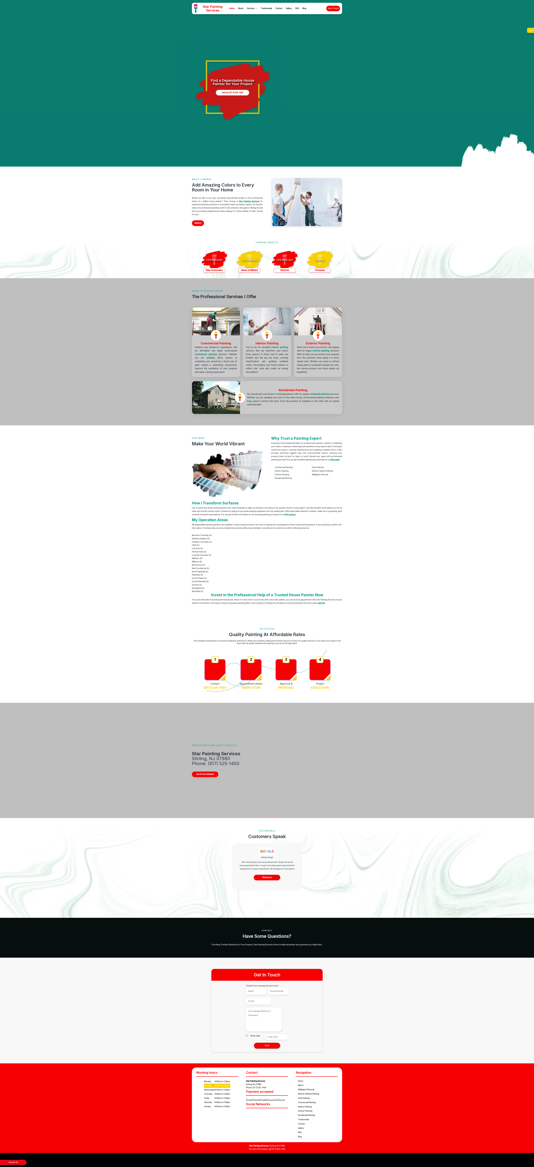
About (240, 8)
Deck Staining (304, 1098)
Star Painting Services (249, 201)
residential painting (320, 394)
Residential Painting (306, 1115)
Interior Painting (305, 1106)
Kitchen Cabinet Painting (308, 1093)
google (257, 1112)
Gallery (289, 8)
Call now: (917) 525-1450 (232, 92)
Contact (278, 8)
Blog (304, 8)
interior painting (280, 347)
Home (232, 8)
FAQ (297, 8)
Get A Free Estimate (205, 774)
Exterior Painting (305, 1110)
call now (321, 603)
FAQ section (290, 514)
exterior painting (320, 350)
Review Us (13, 1162)
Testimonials (266, 8)
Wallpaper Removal (306, 1089)
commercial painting (206, 354)
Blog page (335, 459)
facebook (250, 1112)
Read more (267, 877)
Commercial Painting (307, 1102)
